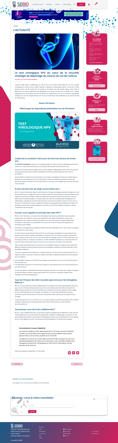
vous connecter (25, 383)
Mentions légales (42, 431)
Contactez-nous (42, 433)
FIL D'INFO (17, 79)
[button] (43, 4)
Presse (40, 435)
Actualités (49, 4)
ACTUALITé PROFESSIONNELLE (29, 79)
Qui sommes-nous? (37, 4)
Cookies (40, 438)
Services (57, 4)
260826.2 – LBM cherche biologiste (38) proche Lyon (96, 54)
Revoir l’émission (47, 103)
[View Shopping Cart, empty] (95, 4)
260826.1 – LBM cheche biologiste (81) (95, 58)
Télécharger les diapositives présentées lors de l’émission (46, 108)
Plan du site (41, 427)
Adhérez (40, 429)
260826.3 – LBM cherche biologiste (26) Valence (95, 49)
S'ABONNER (32, 411)
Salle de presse (67, 4)
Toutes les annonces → (96, 62)
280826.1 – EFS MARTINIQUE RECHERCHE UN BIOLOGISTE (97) (95, 44)
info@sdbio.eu (96, 433)
